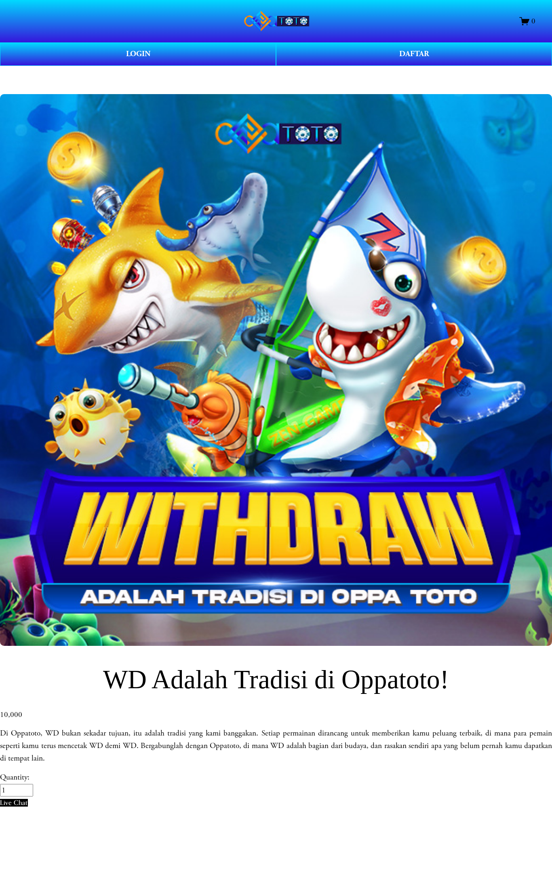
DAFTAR (414, 54)
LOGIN (138, 54)
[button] (14, 803)
